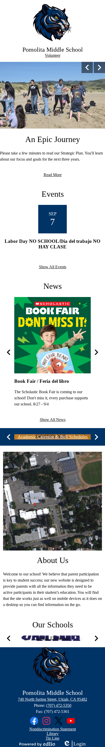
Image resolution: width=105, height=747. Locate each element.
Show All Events (52, 267)
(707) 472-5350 (58, 705)
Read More (53, 175)
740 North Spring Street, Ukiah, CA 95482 (52, 699)
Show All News (52, 419)
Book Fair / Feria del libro (41, 381)
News (52, 286)
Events (53, 194)
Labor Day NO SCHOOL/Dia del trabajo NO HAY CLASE (52, 243)
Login (74, 744)
